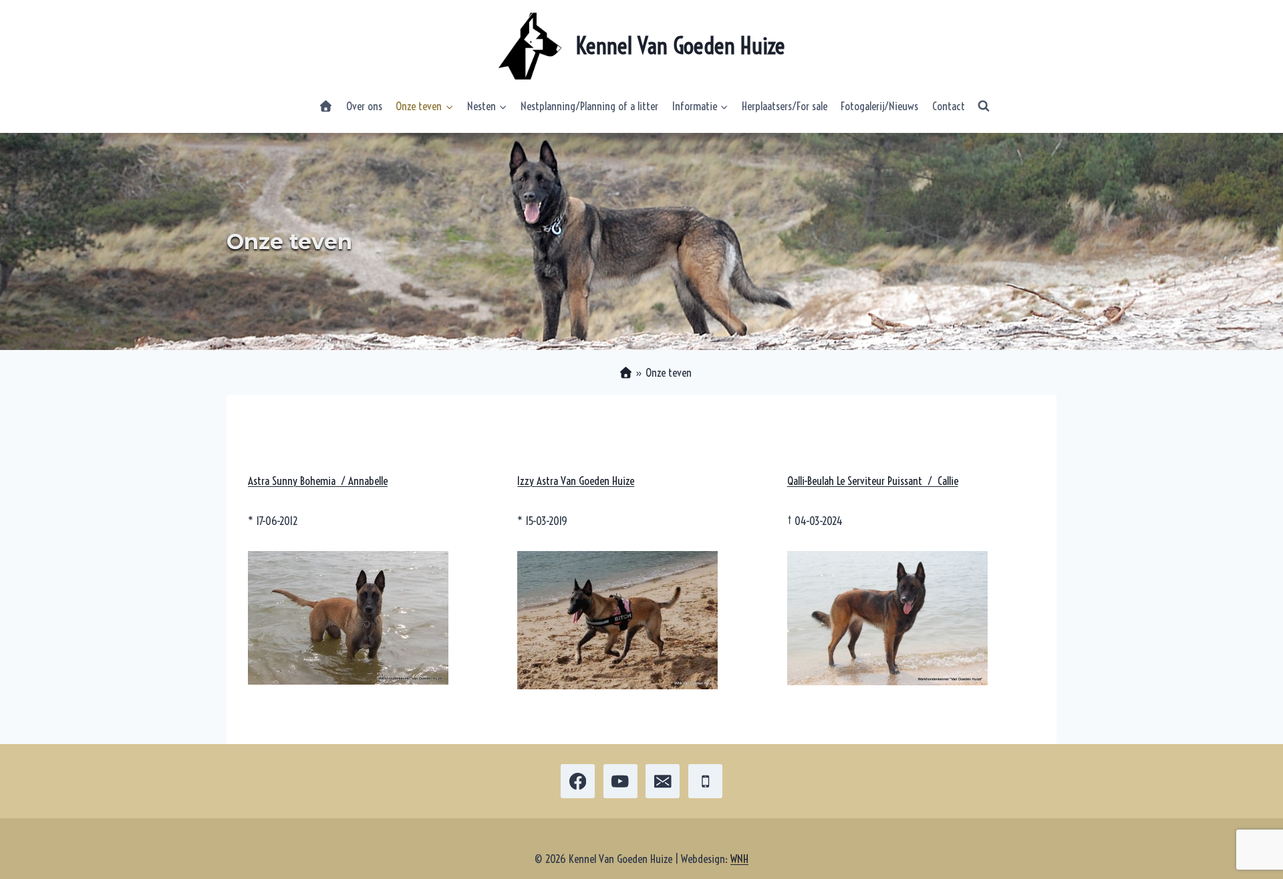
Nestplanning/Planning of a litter (589, 106)
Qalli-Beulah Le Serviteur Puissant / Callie (872, 481)
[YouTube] (620, 781)
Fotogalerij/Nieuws (879, 106)
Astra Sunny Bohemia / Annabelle (318, 481)
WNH (739, 859)
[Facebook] (578, 781)
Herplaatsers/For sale (784, 106)
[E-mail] (663, 781)
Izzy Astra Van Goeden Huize (575, 481)
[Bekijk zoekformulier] (984, 106)
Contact (948, 106)
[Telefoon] (705, 781)
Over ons (364, 106)
